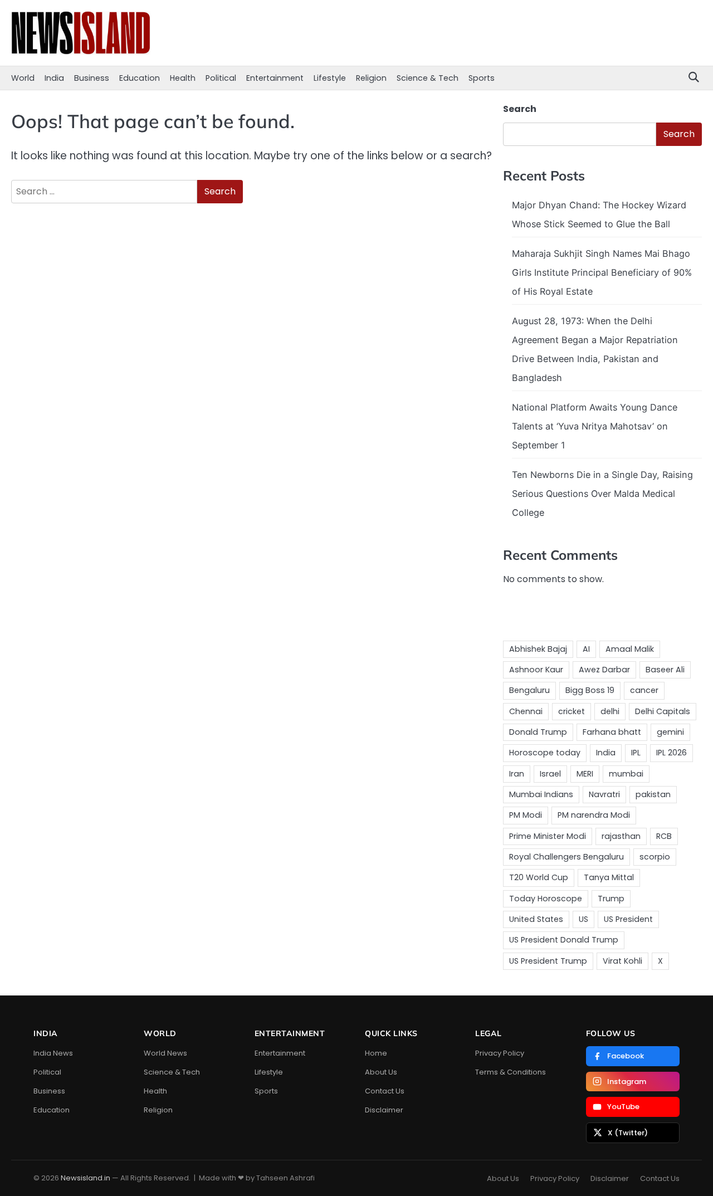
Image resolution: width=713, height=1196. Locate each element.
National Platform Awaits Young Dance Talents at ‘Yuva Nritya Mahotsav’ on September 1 (594, 426)
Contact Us (384, 1091)
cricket (571, 711)
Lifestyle (330, 78)
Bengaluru (529, 690)
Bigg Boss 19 (589, 690)
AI (586, 649)
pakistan (653, 794)
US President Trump (548, 960)
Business (91, 78)
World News (165, 1053)
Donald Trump (538, 732)
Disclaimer (384, 1110)
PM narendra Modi (594, 815)
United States (536, 919)
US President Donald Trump (563, 939)
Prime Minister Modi (547, 836)
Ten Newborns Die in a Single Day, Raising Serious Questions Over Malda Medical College (602, 493)
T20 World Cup (538, 877)
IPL (636, 752)
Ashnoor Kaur (536, 669)
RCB (664, 836)
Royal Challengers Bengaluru (566, 856)
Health (183, 78)
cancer (644, 690)
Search (519, 108)
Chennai (526, 711)
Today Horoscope (545, 898)
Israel (550, 773)
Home (376, 1053)
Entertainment (275, 78)
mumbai (626, 773)
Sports (481, 78)
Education (139, 78)
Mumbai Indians (541, 794)
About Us (381, 1072)
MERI (585, 773)
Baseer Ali (665, 669)
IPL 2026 (671, 752)
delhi (609, 711)
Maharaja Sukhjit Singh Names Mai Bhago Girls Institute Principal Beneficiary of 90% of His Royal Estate (602, 272)
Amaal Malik (629, 649)
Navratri (604, 794)
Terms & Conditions (510, 1072)
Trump (611, 898)
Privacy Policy (499, 1053)
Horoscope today (544, 752)
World (23, 78)
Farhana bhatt (612, 732)
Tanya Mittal (609, 877)
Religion (371, 78)
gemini (670, 732)
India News (53, 1053)
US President (628, 919)
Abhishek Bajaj (538, 649)
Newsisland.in (85, 1178)
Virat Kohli (622, 960)
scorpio (654, 856)
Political (221, 78)
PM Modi (525, 815)
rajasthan (621, 836)
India (54, 78)
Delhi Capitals (662, 711)
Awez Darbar (604, 669)
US (583, 919)
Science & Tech (427, 78)
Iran (516, 773)
